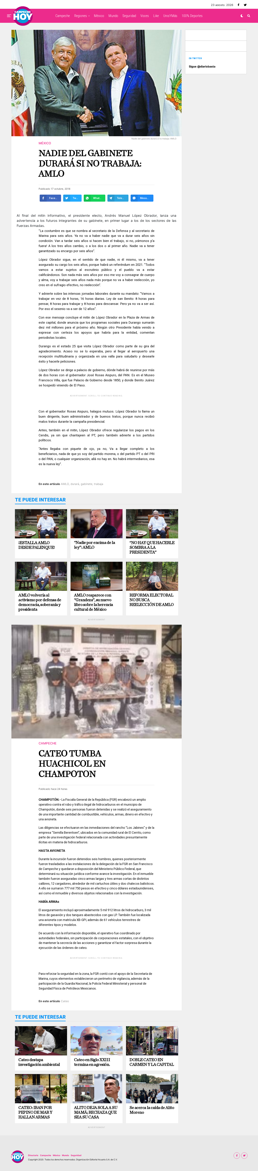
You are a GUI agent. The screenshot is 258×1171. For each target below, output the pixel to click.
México (99, 16)
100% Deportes (192, 16)
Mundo (113, 16)
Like (156, 16)
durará (75, 483)
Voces (144, 16)
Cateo (65, 1001)
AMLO (65, 483)
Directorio (33, 1155)
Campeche (62, 16)
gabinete (86, 483)
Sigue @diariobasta (202, 66)
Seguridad (129, 16)
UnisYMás (170, 16)
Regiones (80, 16)
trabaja (98, 483)
